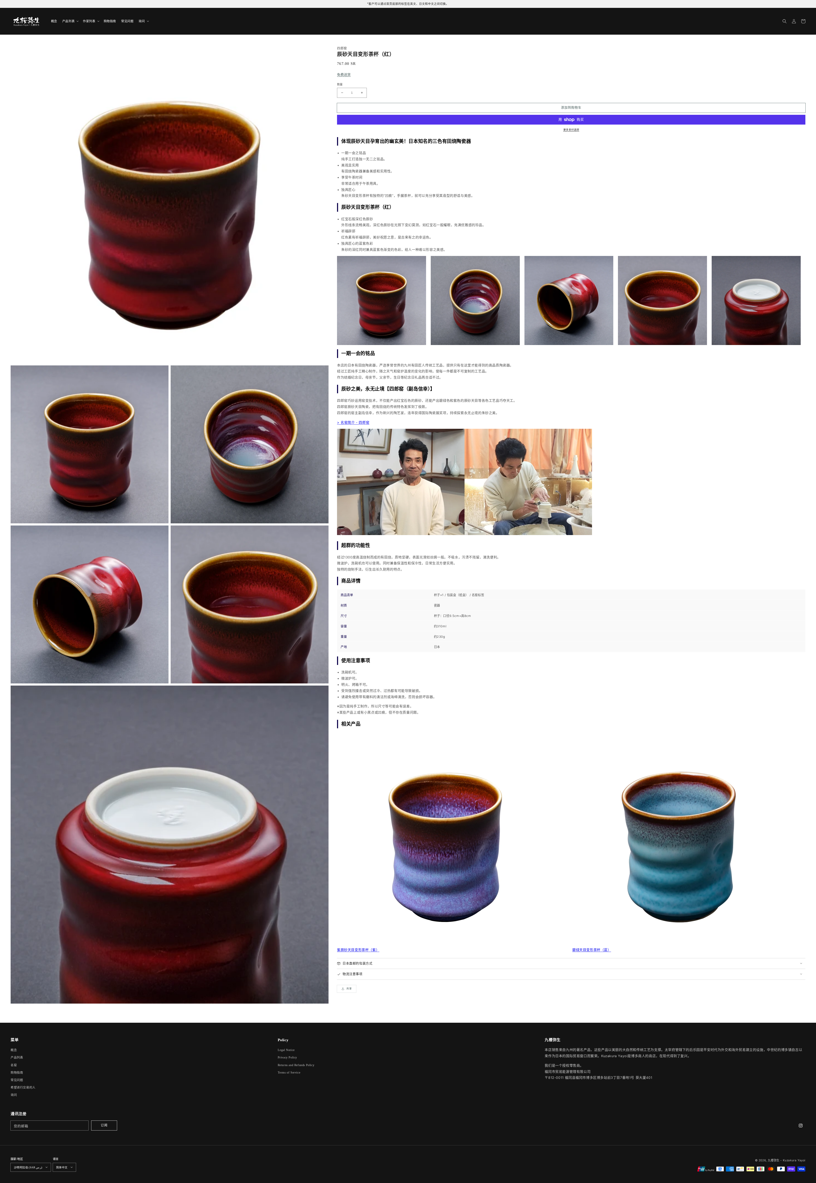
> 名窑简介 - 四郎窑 (353, 422)
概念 (14, 1050)
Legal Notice (286, 1050)
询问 (14, 1094)
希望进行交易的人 (23, 1087)
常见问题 (17, 1080)
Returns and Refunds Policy (296, 1065)
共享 (349, 988)
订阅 (104, 1125)
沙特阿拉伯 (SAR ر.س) (28, 1167)
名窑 (14, 1065)
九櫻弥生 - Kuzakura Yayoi (786, 1160)
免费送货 (344, 75)
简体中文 (62, 1167)
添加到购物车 (571, 107)
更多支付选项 (571, 129)
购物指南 (17, 1072)
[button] (784, 21)
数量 (340, 84)
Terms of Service (289, 1072)
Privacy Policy (287, 1057)
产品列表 (17, 1057)
